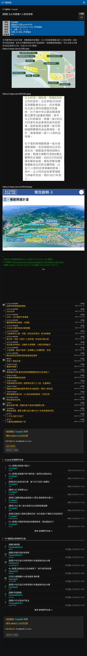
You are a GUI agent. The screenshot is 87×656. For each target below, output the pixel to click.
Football (15, 9)
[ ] (13, 468)
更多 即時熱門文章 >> (43, 610)
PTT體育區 (6, 9)
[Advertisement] (43, 285)
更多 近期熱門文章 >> (43, 531)
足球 (16, 431)
